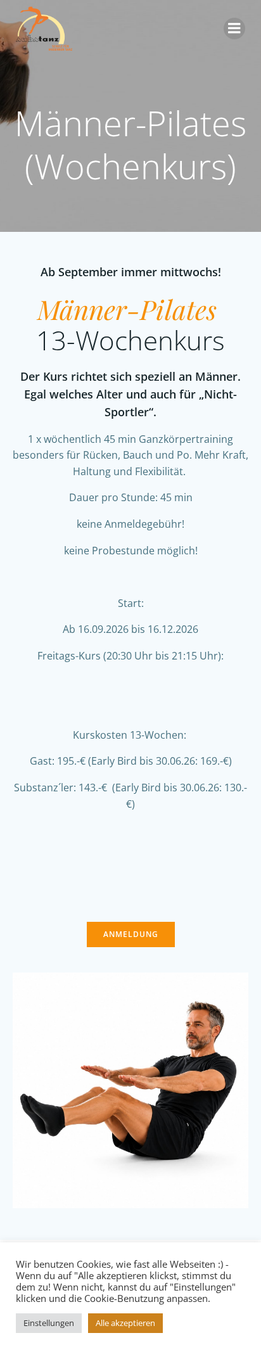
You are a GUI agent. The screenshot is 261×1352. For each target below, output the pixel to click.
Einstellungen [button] (48, 1323)
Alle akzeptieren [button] (125, 1323)
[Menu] (234, 28)
